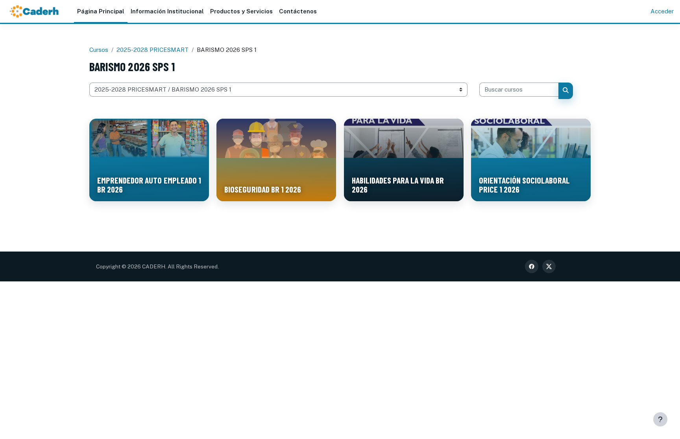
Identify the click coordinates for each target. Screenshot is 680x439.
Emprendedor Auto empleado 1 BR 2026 (149, 184)
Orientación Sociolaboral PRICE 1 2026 (524, 184)
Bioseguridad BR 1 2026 (262, 189)
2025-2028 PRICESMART (152, 49)
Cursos (98, 49)
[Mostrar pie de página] (660, 419)
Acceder (662, 11)
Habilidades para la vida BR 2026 (398, 184)
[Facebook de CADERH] (531, 266)
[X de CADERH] (549, 266)
